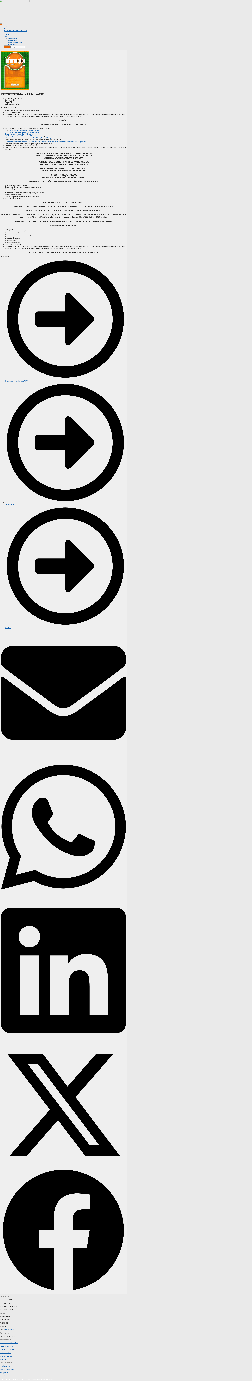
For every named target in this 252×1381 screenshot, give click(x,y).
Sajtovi (6, 36)
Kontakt (6, 34)
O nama (6, 33)
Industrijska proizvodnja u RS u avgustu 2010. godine (21, 136)
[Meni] (1, 24)
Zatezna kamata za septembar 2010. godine (19, 134)
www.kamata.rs (13, 40)
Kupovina (8, 29)
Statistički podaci (5, 1353)
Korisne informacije (6, 1356)
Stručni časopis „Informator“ (9, 1343)
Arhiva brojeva (9, 504)
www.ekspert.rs (13, 38)
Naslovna (7, 27)
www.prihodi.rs (12, 44)
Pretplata (8, 628)
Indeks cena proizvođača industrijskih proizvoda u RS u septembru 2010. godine (29, 138)
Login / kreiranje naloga (16, 31)
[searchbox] (17, 47)
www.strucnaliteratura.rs (15, 42)
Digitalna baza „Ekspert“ (7, 1349)
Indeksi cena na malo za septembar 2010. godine (24, 130)
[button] (63, 693)
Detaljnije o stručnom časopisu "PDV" (16, 381)
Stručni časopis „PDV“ (6, 1346)
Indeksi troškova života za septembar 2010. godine (24, 132)
